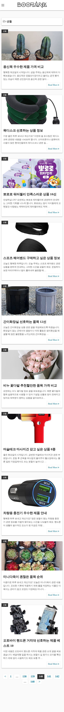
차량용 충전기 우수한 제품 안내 (25, 513)
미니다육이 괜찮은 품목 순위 (23, 577)
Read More (53, 85)
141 (49, 676)
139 (33, 676)
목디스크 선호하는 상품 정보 (23, 130)
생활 (5, 31)
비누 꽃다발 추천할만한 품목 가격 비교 (30, 385)
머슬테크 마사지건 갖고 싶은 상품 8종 (29, 449)
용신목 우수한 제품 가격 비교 (23, 67)
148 (33, 681)
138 (24, 676)
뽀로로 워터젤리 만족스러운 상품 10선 (29, 194)
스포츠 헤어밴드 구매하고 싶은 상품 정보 (31, 258)
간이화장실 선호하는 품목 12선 (24, 322)
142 (57, 676)
